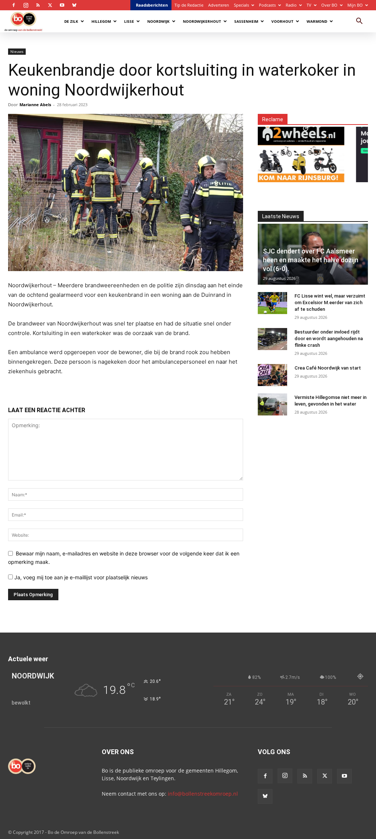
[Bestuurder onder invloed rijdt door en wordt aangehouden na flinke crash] (272, 339)
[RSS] (37, 5)
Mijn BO (355, 5)
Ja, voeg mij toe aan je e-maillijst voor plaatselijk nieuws (80, 577)
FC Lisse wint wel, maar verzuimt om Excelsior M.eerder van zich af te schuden (329, 302)
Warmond (317, 21)
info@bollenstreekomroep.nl (203, 793)
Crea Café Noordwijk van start (327, 368)
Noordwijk (158, 21)
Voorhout (282, 21)
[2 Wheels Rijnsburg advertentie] (288, 150)
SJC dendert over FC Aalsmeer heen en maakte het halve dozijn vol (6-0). (310, 260)
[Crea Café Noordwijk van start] (272, 375)
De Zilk (71, 21)
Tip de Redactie (188, 5)
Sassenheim (246, 21)
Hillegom (101, 21)
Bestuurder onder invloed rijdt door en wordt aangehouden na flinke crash (328, 338)
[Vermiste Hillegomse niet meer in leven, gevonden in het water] (272, 404)
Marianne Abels (35, 104)
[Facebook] (13, 5)
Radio (291, 5)
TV (309, 5)
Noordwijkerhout (202, 21)
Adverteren (218, 5)
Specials (241, 5)
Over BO (329, 5)
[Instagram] (25, 5)
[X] (49, 5)
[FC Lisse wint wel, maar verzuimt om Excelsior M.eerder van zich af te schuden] (272, 303)
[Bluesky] (74, 5)
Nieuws (17, 51)
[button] (359, 21)
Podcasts (267, 5)
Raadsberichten (152, 5)
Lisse (129, 21)
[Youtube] (62, 5)
